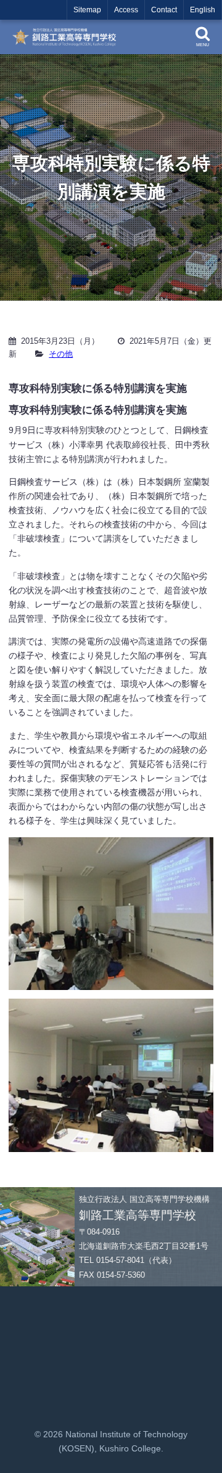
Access (126, 10)
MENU (202, 44)
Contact (164, 10)
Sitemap (87, 10)
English (202, 10)
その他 (61, 354)
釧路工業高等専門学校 (67, 37)
